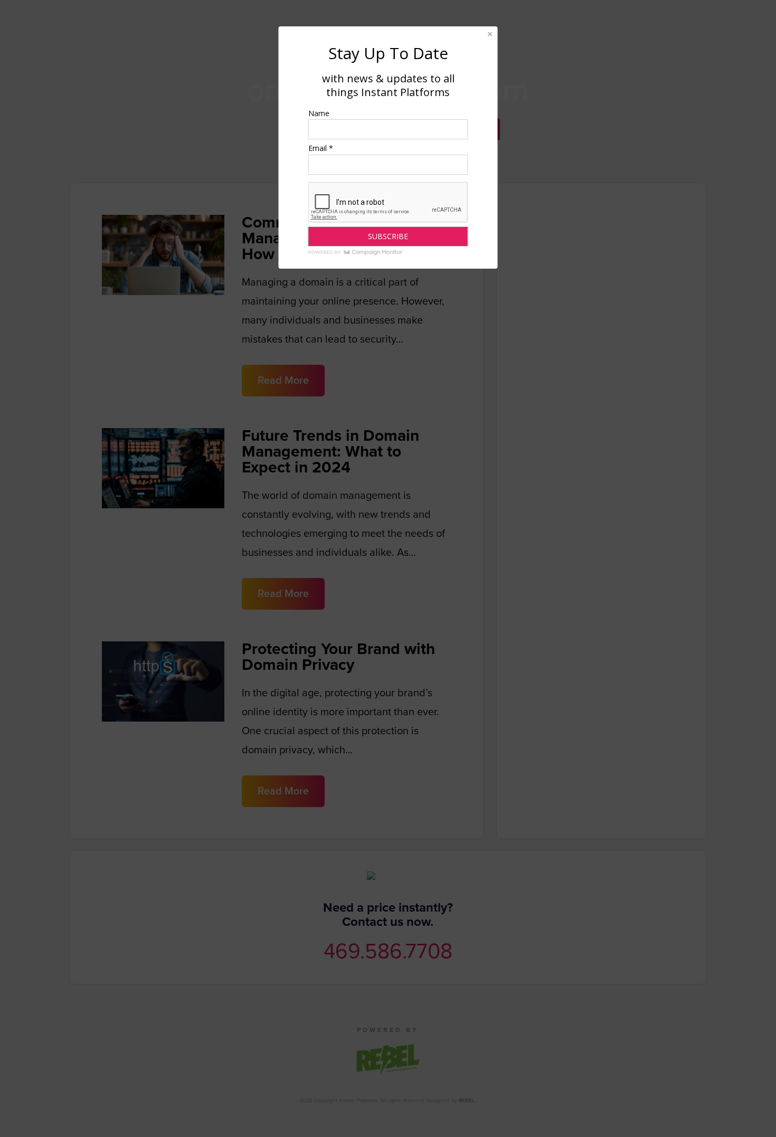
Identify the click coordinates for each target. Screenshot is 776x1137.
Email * (320, 148)
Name (318, 113)
